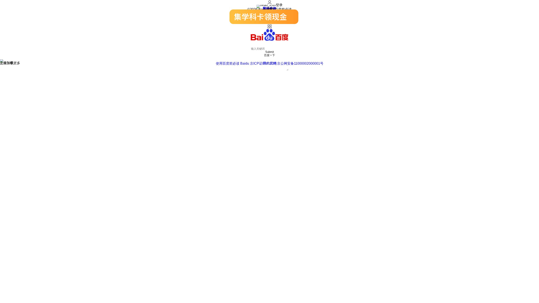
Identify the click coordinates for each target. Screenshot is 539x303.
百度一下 (269, 55)
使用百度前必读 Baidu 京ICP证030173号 (246, 63)
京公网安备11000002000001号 (300, 63)
